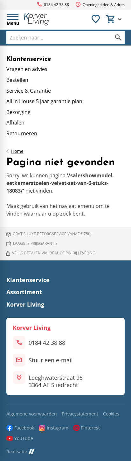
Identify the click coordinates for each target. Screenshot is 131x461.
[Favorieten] (95, 19)
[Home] (36, 19)
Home (17, 151)
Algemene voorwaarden (31, 414)
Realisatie (16, 452)
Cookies (111, 414)
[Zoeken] (118, 37)
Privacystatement (80, 414)
